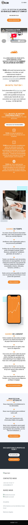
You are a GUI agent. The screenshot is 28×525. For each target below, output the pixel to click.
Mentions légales (8, 512)
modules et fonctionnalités (11, 79)
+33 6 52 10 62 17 (8, 483)
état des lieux (18, 90)
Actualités (6, 502)
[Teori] (5, 2)
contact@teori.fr (8, 485)
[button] (14, 15)
